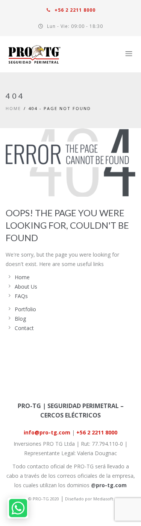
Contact (24, 328)
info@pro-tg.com (47, 432)
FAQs (21, 296)
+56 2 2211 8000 (74, 10)
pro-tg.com (111, 485)
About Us (26, 286)
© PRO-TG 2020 (43, 499)
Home (13, 108)
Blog (20, 318)
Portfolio (25, 309)
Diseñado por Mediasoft (89, 499)
